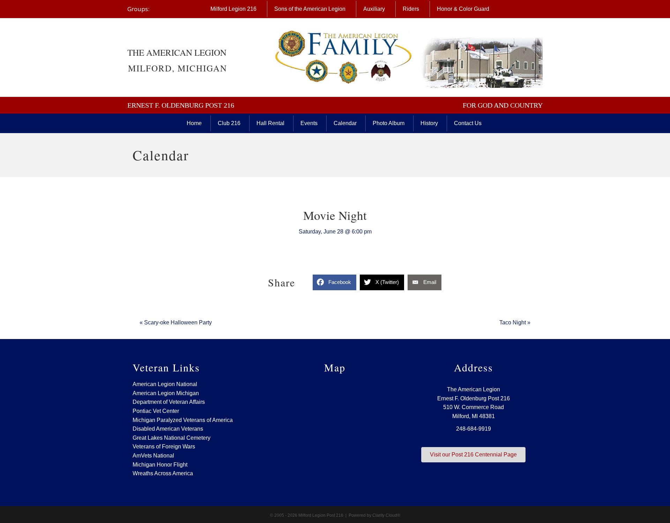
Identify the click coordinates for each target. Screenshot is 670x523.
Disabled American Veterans (168, 429)
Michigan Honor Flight (160, 465)
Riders (411, 9)
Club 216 (229, 123)
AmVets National (153, 456)
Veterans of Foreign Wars (164, 446)
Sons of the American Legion (309, 9)
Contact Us (468, 123)
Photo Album (388, 123)
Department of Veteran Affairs (169, 402)
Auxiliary (374, 9)
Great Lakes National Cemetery (171, 438)
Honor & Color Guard (463, 9)
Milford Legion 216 (233, 9)
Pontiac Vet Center (156, 411)
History (429, 123)
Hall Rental (270, 123)
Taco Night (514, 322)
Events (309, 123)
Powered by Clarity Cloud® (374, 515)
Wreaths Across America (163, 473)
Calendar (345, 123)
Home (194, 123)
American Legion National (165, 384)
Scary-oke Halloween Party (176, 322)
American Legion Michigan (166, 393)
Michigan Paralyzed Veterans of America (183, 420)
